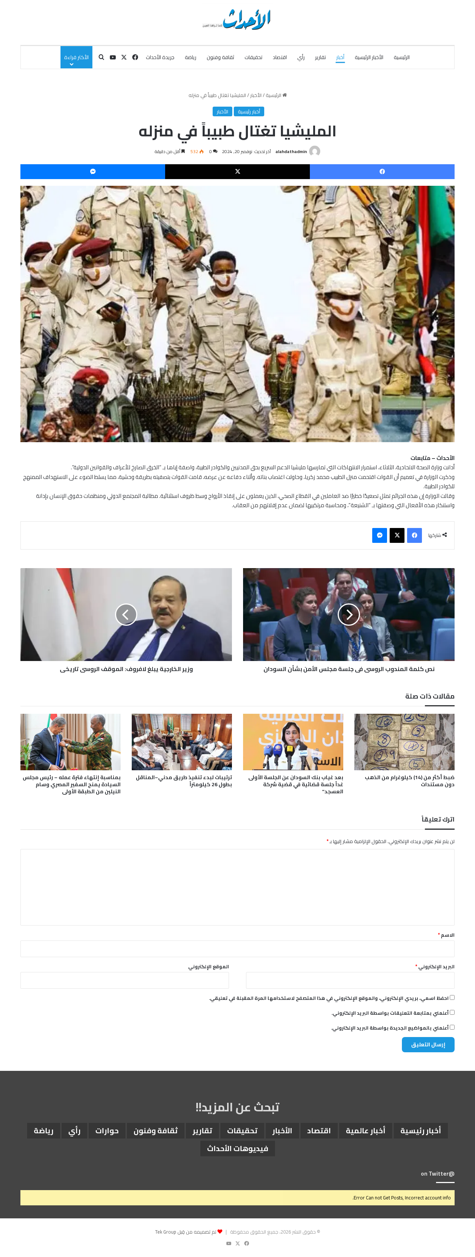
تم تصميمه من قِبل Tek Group (185, 1231)
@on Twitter (438, 1173)
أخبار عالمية (366, 1130)
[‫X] (237, 171)
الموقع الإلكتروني (208, 966)
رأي (301, 57)
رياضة (190, 57)
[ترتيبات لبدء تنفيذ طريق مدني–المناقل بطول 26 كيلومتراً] (182, 742)
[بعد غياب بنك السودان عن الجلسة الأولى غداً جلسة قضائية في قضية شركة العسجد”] (293, 742)
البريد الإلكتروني (435, 966)
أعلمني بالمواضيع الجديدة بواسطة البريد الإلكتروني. (390, 1027)
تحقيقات (253, 57)
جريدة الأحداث (160, 57)
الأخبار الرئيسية (369, 57)
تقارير (320, 57)
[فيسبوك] (382, 171)
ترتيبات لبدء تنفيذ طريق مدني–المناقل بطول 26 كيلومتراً (184, 780)
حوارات (107, 1130)
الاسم (446, 934)
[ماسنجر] (92, 171)
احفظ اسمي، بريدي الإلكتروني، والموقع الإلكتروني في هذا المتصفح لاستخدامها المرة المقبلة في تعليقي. (329, 998)
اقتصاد (280, 57)
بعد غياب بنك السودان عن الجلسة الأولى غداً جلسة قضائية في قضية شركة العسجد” (295, 784)
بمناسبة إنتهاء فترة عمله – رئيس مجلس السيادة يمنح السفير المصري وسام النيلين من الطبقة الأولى (72, 784)
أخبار (340, 57)
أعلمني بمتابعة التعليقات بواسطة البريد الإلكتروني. (390, 1012)
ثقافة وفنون (220, 57)
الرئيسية (402, 57)
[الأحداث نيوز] (237, 18)
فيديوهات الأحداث (237, 1148)
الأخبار (256, 95)
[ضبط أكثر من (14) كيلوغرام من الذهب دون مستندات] (404, 742)
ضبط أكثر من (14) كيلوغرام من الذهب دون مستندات (410, 780)
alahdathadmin (291, 151)
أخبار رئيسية (249, 111)
